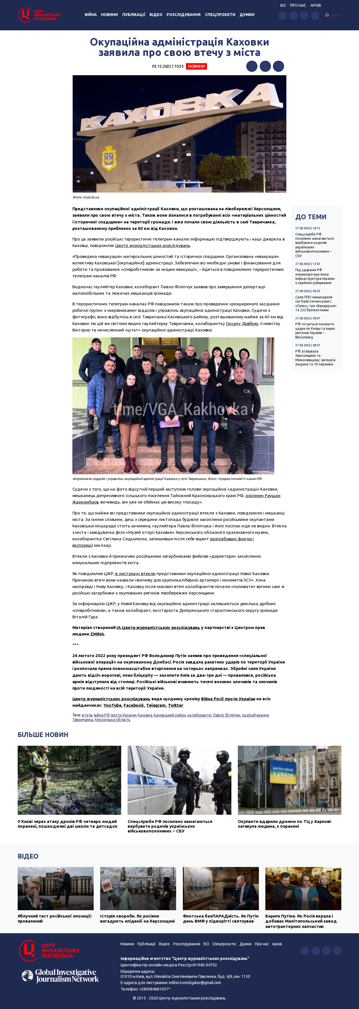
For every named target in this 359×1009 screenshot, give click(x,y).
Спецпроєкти (224, 944)
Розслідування (184, 14)
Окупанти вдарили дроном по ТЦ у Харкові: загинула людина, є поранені (285, 824)
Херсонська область (112, 719)
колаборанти (199, 715)
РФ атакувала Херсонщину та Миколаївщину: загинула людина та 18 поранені (315, 357)
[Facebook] (251, 66)
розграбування (255, 715)
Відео (155, 14)
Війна (91, 14)
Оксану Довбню (242, 323)
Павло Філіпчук (226, 715)
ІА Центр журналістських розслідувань (158, 627)
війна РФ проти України (115, 715)
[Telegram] (278, 66)
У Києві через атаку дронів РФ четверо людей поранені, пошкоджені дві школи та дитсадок (68, 824)
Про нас (298, 5)
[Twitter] (265, 66)
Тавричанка (82, 719)
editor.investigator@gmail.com (195, 982)
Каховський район (170, 715)
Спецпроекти (220, 14)
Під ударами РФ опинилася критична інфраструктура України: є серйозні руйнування (315, 276)
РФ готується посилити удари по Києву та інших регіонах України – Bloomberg (315, 330)
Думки (247, 14)
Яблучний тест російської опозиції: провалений (55, 918)
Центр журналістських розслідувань (152, 245)
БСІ (283, 5)
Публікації (133, 14)
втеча (87, 715)
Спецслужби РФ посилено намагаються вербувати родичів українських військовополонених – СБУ (314, 245)
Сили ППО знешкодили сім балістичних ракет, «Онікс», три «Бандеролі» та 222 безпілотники (315, 303)
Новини (109, 14)
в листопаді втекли (135, 573)
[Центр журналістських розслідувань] (39, 15)
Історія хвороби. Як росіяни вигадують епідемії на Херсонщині (137, 918)
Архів (315, 5)
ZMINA (97, 634)
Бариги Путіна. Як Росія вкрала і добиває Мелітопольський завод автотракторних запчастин (301, 921)
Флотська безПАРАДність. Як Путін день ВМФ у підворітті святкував (221, 918)
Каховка (145, 715)
